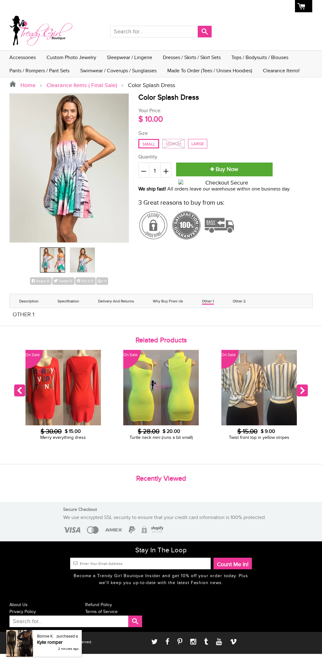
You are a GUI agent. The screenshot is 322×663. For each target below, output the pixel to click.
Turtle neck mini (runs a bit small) (63, 437)
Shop (192, 6)
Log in (250, 6)
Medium (173, 143)
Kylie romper (50, 646)
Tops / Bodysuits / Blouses (259, 58)
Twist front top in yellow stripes (161, 437)
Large (198, 143)
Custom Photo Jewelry (71, 58)
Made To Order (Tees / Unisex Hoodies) (209, 71)
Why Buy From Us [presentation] (168, 301)
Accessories (22, 58)
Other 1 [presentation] (208, 301)
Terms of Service (101, 611)
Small (148, 144)
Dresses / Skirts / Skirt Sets (192, 58)
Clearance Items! (281, 71)
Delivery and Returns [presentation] (116, 301)
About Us (212, 6)
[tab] (29, 300)
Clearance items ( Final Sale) (82, 85)
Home (176, 6)
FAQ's (233, 6)
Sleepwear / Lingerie (129, 58)
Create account (277, 6)
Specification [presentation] (68, 301)
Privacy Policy (22, 611)
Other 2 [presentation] (239, 301)
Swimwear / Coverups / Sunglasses (118, 71)
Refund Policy (98, 604)
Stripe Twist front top (259, 437)
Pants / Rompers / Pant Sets (39, 71)
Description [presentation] (29, 301)
